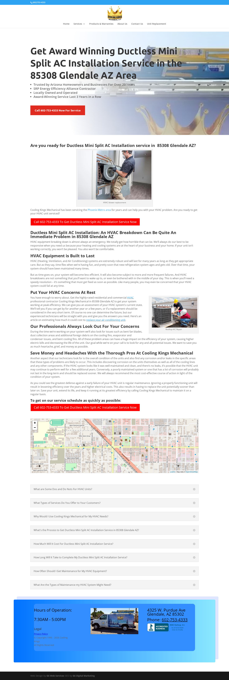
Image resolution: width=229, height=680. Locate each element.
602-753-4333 (175, 620)
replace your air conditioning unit (105, 320)
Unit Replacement (156, 24)
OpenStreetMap (192, 471)
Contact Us (137, 24)
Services (78, 24)
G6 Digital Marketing (84, 675)
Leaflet (172, 471)
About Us (122, 24)
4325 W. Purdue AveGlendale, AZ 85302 (166, 612)
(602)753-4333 (39, 2)
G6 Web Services (55, 675)
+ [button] (35, 423)
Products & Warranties (101, 24)
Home (66, 24)
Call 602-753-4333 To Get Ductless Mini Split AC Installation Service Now (85, 222)
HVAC (130, 297)
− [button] (35, 427)
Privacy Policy (41, 633)
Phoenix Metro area (99, 210)
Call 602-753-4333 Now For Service (58, 110)
